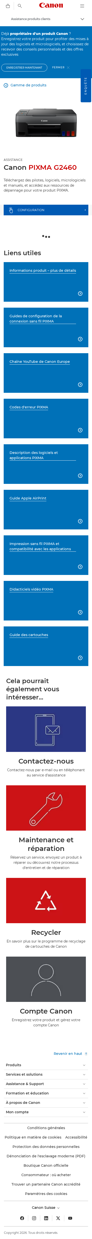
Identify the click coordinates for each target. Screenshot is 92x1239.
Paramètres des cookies (46, 1193)
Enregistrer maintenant (24, 67)
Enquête (85, 86)
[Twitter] (58, 1218)
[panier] (8, 6)
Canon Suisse (44, 1207)
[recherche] (20, 6)
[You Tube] (70, 1218)
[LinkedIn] (46, 1218)
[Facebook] (22, 1218)
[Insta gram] (34, 1218)
